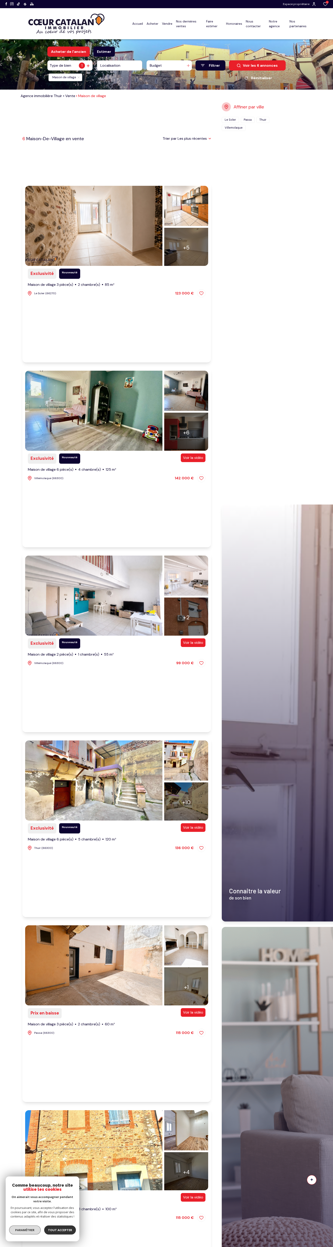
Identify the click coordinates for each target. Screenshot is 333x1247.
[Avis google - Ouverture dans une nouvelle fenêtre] (25, 4)
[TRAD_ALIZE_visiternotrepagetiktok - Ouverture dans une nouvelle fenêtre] (18, 4)
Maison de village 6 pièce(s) (72, 469)
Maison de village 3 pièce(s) (71, 284)
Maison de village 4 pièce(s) (72, 1209)
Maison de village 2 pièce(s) (71, 654)
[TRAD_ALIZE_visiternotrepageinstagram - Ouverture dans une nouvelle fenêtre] (12, 4)
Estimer (104, 51)
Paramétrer (25, 1230)
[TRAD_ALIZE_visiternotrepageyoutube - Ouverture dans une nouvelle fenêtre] (32, 4)
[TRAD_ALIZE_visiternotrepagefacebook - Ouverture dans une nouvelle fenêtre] (6, 3)
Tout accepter (60, 1230)
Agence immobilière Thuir (41, 95)
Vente (70, 95)
